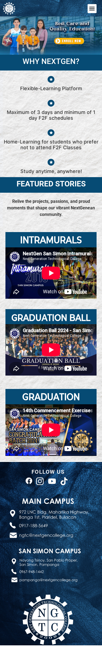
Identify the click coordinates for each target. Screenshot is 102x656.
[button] (92, 8)
